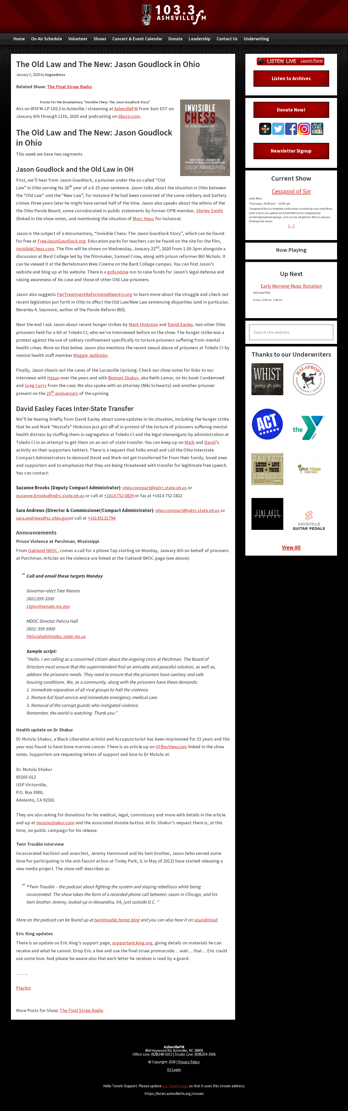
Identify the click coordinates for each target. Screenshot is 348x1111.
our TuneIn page (175, 1085)
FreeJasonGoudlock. (58, 241)
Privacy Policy (189, 1061)
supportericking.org (132, 943)
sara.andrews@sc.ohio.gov (42, 518)
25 (48, 393)
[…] (291, 225)
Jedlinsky (98, 355)
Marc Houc (143, 218)
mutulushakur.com (55, 823)
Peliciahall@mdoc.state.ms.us (56, 636)
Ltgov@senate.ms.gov (48, 606)
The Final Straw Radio (69, 87)
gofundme (117, 272)
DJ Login (174, 1069)
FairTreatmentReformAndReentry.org (94, 294)
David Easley (180, 324)
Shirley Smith (209, 211)
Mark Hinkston (143, 324)
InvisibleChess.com (35, 249)
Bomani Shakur (123, 378)
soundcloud (205, 920)
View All (291, 547)
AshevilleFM (126, 108)
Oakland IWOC (42, 550)
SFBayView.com (171, 747)
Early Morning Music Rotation (291, 286)
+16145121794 (101, 518)
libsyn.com (129, 116)
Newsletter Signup (291, 151)
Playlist (23, 988)
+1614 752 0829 (119, 495)
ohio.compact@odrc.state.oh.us (155, 488)
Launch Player (312, 60)
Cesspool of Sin (291, 191)
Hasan (53, 378)
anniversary (66, 393)
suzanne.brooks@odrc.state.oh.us (50, 495)
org (82, 241)
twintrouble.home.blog (116, 920)
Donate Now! (291, 110)
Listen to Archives (291, 78)
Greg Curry (36, 385)
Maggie (81, 355)
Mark (189, 442)
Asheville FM (174, 15)
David (210, 442)
